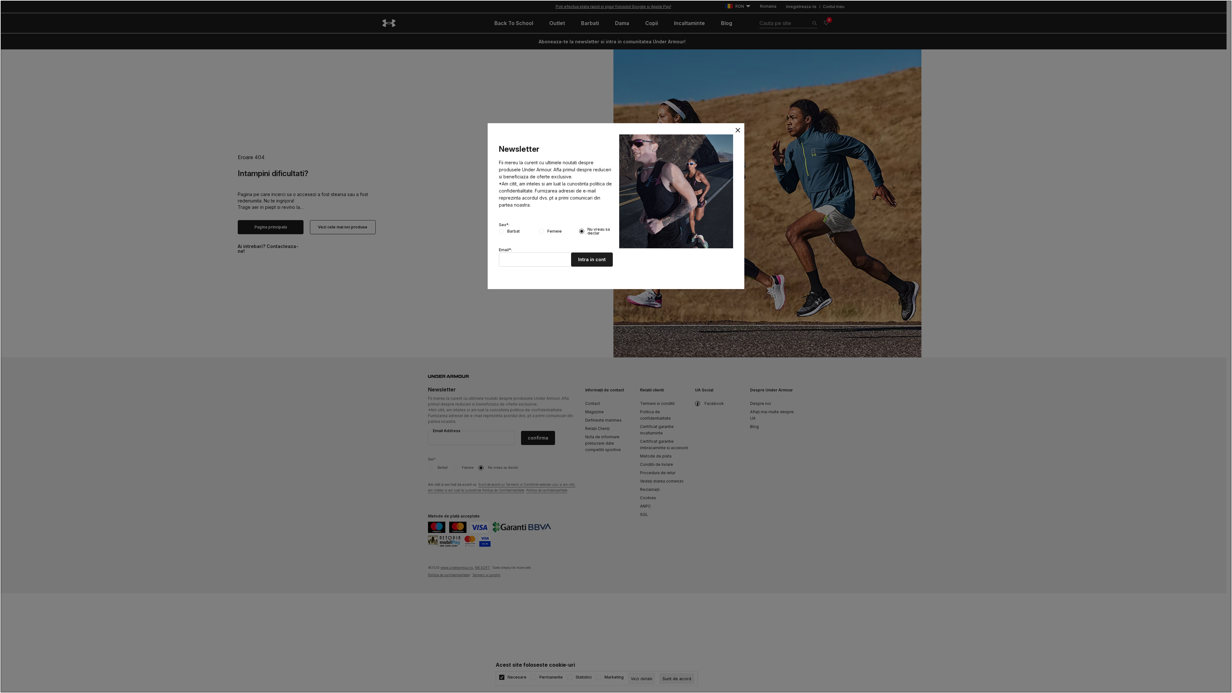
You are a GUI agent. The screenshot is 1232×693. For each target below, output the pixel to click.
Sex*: (504, 225)
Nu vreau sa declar (598, 231)
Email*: (505, 250)
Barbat (513, 231)
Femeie (554, 231)
